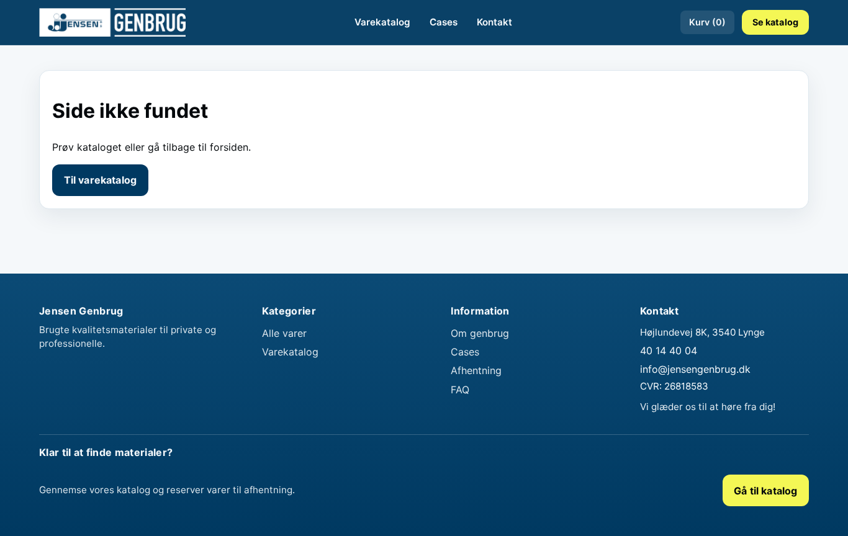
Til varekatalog (100, 180)
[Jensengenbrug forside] (112, 22)
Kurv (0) (707, 22)
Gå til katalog (765, 491)
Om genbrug (480, 333)
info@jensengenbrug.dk (695, 369)
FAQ (460, 389)
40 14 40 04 (668, 350)
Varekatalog (382, 22)
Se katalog (775, 22)
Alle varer (284, 333)
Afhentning (476, 370)
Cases (444, 22)
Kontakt (494, 22)
